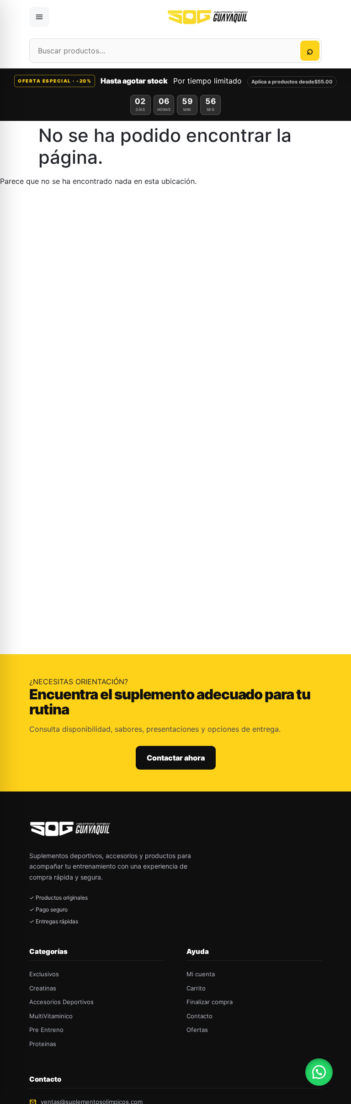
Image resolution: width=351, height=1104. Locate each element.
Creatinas (42, 988)
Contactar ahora (176, 757)
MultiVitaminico (51, 1016)
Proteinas (42, 1043)
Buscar (309, 51)
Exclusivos (44, 974)
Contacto (199, 1016)
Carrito (196, 988)
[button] (319, 1072)
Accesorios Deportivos (61, 1001)
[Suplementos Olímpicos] (209, 17)
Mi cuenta (200, 974)
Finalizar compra (209, 1001)
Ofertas (197, 1029)
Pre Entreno (46, 1029)
